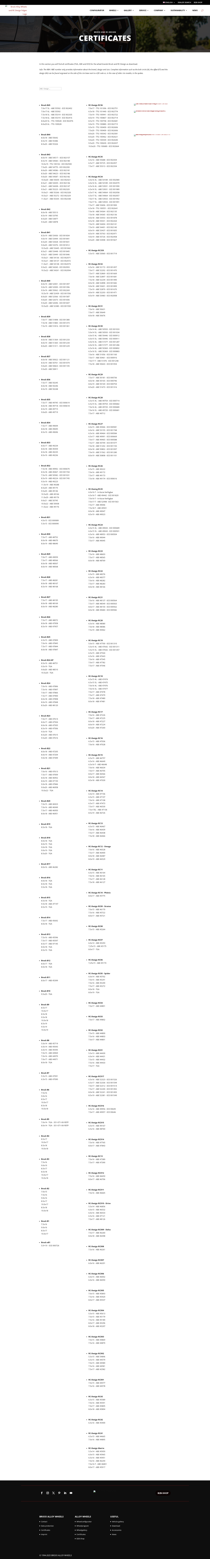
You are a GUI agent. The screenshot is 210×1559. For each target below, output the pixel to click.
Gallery (128, 10)
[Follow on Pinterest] (59, 1493)
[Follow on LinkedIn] (65, 1493)
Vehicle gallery (118, 1521)
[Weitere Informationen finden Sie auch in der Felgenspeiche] (152, 134)
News (195, 10)
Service (142, 10)
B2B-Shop (198, 3)
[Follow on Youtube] (71, 1493)
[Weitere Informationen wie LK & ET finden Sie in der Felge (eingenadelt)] (152, 110)
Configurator (97, 10)
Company (158, 10)
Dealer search (184, 3)
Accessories (116, 1530)
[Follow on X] (53, 1493)
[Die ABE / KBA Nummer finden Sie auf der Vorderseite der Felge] (152, 103)
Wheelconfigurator (84, 1521)
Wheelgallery (82, 1530)
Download (116, 1526)
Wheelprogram (83, 1526)
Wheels (112, 10)
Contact (44, 1521)
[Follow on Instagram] (47, 1493)
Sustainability (178, 10)
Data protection (47, 1526)
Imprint (44, 1534)
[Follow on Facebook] (41, 1493)
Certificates (45, 1530)
